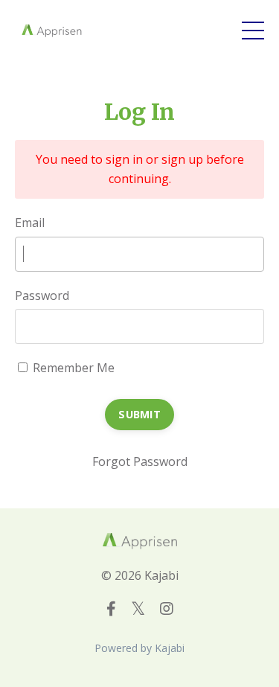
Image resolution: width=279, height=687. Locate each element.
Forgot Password (139, 461)
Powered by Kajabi (139, 648)
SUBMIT (139, 414)
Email (30, 222)
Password (42, 295)
